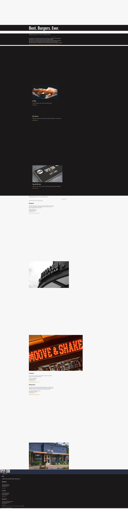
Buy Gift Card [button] (35, 188)
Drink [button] (4, 478)
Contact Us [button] (18, 478)
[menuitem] (65, 14)
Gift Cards (4, 16)
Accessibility (22, 505)
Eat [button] (2, 478)
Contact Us (4, 18)
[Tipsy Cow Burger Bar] (64, 6)
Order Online (31, 213)
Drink (3, 15)
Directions (37, 213)
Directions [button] (4, 496)
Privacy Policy (16, 505)
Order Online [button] (35, 120)
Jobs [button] (15, 478)
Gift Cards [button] (12, 478)
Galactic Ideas (9, 507)
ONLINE (53, 44)
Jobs (3, 17)
